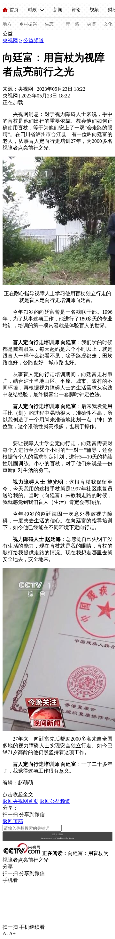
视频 (94, 9)
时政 (32, 9)
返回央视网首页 (20, 801)
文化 (107, 24)
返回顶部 (13, 821)
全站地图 (60, 834)
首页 (14, 9)
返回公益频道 (55, 801)
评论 (76, 9)
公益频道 (33, 40)
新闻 (57, 9)
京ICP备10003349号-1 (46, 838)
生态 (49, 24)
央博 (91, 24)
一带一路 (70, 24)
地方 (7, 24)
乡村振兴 (28, 24)
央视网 (10, 40)
